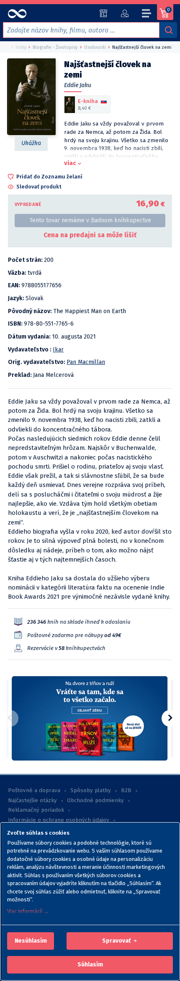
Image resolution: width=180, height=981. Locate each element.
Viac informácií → (28, 911)
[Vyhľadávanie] (168, 30)
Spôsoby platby (90, 790)
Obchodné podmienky (95, 800)
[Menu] (146, 14)
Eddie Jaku (77, 85)
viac (70, 163)
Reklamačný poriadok (36, 810)
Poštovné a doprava (34, 790)
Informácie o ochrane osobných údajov (58, 820)
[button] (30, 941)
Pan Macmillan (86, 362)
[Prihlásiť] (124, 13)
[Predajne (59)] (104, 13)
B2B (126, 790)
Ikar (58, 349)
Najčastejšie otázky (32, 800)
